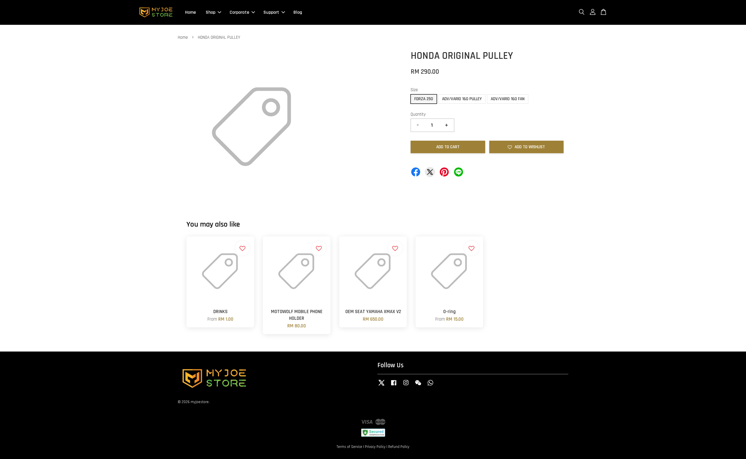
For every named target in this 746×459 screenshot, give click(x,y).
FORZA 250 (423, 99)
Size (414, 90)
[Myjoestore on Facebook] (394, 385)
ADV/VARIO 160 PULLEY (462, 99)
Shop (210, 12)
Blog (297, 12)
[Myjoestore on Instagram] (406, 385)
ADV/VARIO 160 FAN (508, 99)
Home (190, 12)
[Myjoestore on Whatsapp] (430, 385)
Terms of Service (349, 446)
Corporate (239, 12)
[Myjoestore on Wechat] (418, 385)
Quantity (418, 114)
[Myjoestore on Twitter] (381, 385)
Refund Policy (398, 446)
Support (271, 12)
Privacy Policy (375, 446)
